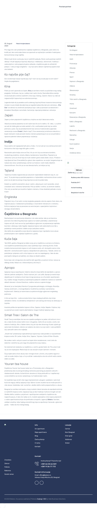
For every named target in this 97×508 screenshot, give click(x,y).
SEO (44, 499)
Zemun (6, 463)
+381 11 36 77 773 (48, 467)
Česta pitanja (39, 439)
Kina (29, 91)
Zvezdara (7, 460)
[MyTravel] (27, 7)
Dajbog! (40, 499)
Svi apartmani (40, 429)
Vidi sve (79, 170)
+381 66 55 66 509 (48, 464)
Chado (20, 131)
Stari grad (68, 436)
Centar (67, 429)
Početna (7, 24)
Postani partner (65, 7)
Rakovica (7, 470)
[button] (80, 1)
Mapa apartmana (41, 432)
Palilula (7, 467)
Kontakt (37, 446)
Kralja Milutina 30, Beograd (50, 477)
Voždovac (68, 439)
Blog (13, 24)
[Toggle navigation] (94, 7)
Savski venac (9, 474)
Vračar (67, 443)
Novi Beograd (70, 432)
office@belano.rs (45, 475)
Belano (50, 399)
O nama (37, 443)
